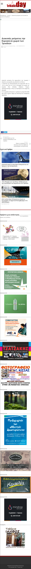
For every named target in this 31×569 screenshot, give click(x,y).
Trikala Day (19, 567)
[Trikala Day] (15, 4)
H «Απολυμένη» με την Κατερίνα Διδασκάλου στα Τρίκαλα (9, 139)
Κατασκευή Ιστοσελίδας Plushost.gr (15, 565)
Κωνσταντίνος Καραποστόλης (9, 46)
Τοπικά (8, 15)
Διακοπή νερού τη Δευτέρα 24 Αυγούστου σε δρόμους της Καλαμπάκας (15, 165)
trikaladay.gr (3, 15)
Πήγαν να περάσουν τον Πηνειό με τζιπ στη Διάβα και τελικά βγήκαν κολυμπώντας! (21, 144)
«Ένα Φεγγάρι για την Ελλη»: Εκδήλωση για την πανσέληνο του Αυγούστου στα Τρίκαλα (15, 182)
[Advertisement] (15, 64)
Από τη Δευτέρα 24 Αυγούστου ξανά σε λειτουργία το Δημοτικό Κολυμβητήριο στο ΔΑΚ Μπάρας (15, 200)
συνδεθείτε (7, 217)
